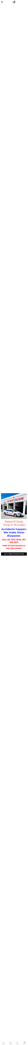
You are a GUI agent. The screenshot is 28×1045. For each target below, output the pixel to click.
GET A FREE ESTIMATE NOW (14, 554)
